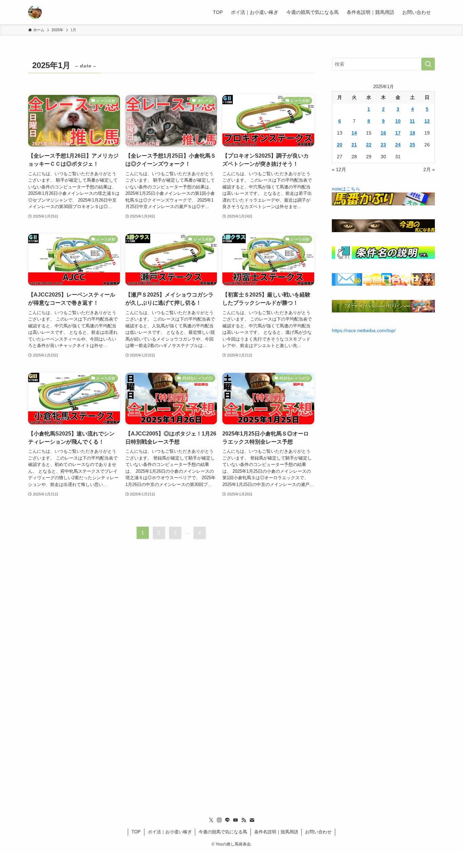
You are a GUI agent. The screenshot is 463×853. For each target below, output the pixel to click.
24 (398, 144)
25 (412, 144)
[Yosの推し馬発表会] (35, 12)
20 (339, 144)
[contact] (252, 820)
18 (412, 133)
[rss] (244, 820)
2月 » (429, 169)
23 (383, 144)
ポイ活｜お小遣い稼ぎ (170, 831)
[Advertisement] (231, 688)
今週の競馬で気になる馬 (223, 831)
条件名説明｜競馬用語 (276, 831)
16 (383, 133)
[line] (227, 820)
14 (354, 133)
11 (412, 121)
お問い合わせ (318, 831)
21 (354, 144)
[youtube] (236, 820)
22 (368, 144)
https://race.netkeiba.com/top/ (364, 330)
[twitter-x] (211, 820)
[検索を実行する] (428, 64)
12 (427, 121)
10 (398, 121)
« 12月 (339, 169)
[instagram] (219, 820)
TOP (136, 831)
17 (398, 133)
